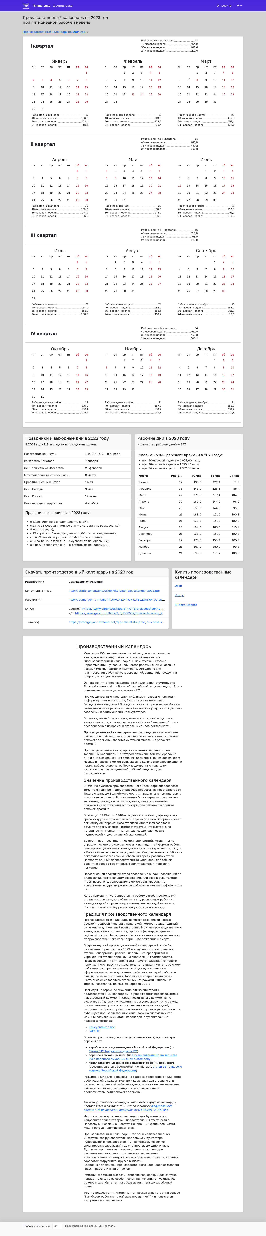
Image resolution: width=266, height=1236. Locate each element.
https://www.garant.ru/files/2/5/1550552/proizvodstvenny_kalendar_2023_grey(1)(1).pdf (138, 613)
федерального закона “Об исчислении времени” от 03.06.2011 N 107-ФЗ (128, 1107)
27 (68, 101)
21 (77, 94)
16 (33, 94)
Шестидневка (63, 5)
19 (59, 94)
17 (42, 94)
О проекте (224, 5)
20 (68, 94)
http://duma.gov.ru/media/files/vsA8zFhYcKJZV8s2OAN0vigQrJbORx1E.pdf (123, 599)
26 (59, 101)
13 (68, 87)
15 (86, 87)
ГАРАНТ (94, 1031)
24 (42, 101)
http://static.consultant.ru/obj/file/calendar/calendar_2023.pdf (114, 590)
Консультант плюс (102, 1027)
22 (86, 94)
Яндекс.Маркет (186, 604)
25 (51, 101)
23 (33, 101)
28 (77, 101)
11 (51, 87)
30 (33, 109)
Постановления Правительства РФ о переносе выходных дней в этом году (133, 1057)
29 (86, 101)
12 (59, 87)
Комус (179, 595)
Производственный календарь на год (54, 31)
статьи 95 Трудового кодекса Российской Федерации (135, 1068)
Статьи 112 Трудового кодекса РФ (113, 1051)
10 (42, 87)
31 (42, 109)
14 (77, 87)
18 (51, 94)
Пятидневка (41, 5)
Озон (178, 585)
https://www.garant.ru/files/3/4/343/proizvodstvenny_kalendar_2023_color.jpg (139, 608)
